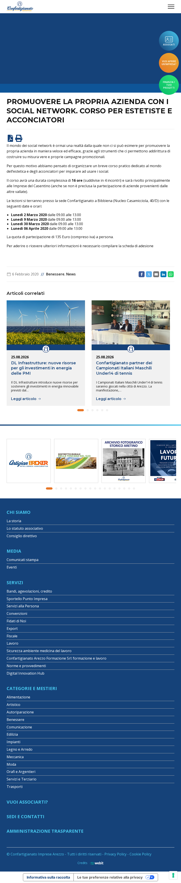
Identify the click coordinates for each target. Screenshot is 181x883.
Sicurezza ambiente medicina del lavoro (39, 650)
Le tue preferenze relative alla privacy (110, 877)
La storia (14, 520)
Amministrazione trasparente (45, 831)
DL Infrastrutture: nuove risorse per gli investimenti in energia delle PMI (43, 368)
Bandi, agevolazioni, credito (29, 591)
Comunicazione (19, 727)
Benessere (55, 274)
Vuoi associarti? (27, 802)
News (71, 274)
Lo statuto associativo (25, 528)
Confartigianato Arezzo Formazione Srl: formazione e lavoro (56, 658)
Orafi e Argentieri (21, 771)
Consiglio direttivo (22, 535)
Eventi (12, 567)
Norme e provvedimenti (26, 665)
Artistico (13, 704)
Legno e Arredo (19, 749)
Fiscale (12, 636)
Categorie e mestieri (32, 688)
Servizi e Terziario (21, 779)
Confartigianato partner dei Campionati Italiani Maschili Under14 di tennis (124, 368)
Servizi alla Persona (23, 606)
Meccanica (15, 756)
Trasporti (15, 786)
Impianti (13, 741)
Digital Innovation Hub (25, 673)
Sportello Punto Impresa (27, 598)
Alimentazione (18, 697)
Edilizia (12, 734)
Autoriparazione (20, 712)
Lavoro (12, 643)
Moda (11, 764)
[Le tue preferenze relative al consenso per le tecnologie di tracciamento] (173, 875)
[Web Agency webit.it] (95, 863)
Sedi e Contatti (25, 816)
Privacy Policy (115, 854)
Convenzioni (17, 613)
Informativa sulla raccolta (48, 877)
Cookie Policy (140, 854)
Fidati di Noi (16, 621)
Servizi (15, 583)
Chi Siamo (18, 512)
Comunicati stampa (22, 559)
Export (12, 628)
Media (14, 551)
